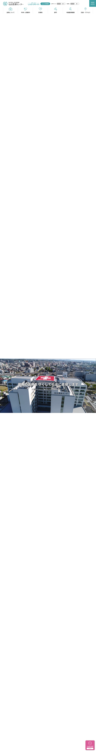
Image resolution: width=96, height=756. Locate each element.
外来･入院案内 (25, 12)
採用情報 (46, 4)
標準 (59, 3)
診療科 (40, 12)
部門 (55, 12)
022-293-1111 (34, 4)
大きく (63, 3)
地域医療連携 (70, 12)
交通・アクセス (85, 12)
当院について (11, 12)
